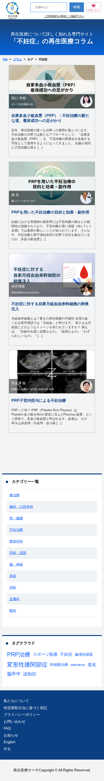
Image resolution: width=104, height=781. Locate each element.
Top (5, 59)
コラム (17, 59)
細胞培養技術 (78, 665)
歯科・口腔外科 (21, 507)
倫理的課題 (84, 654)
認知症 (29, 674)
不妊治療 (16, 530)
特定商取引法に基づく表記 (25, 708)
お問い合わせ (14, 721)
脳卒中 (14, 673)
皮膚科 (14, 599)
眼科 (12, 610)
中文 (7, 749)
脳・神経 (16, 564)
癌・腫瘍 (16, 518)
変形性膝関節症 (27, 664)
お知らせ (11, 735)
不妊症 (66, 654)
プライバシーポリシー (22, 714)
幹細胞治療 (59, 664)
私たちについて (16, 701)
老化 (92, 664)
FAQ (7, 728)
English (9, 742)
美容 (12, 576)
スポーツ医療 (45, 654)
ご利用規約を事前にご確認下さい (64, 16)
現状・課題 (17, 553)
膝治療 (14, 495)
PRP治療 (18, 654)
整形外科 (16, 541)
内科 (12, 587)
